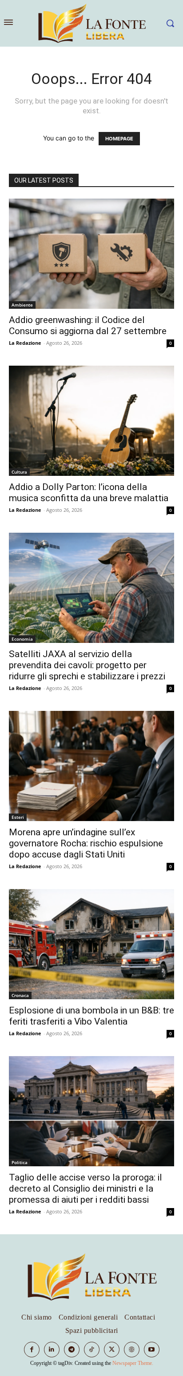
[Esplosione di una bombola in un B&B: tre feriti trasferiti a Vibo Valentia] (91, 944)
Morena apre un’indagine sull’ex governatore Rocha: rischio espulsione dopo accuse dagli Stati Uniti (86, 843)
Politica (20, 1162)
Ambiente (22, 305)
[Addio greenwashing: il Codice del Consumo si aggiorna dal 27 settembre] (91, 254)
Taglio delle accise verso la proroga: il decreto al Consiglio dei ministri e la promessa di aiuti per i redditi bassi (85, 1188)
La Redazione (25, 342)
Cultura (19, 472)
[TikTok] (91, 1349)
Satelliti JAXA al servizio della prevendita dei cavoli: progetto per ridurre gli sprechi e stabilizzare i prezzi (87, 665)
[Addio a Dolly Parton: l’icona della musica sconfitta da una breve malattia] (91, 421)
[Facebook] (32, 1349)
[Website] (131, 1349)
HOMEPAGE (119, 139)
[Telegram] (72, 1349)
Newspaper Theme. (132, 1363)
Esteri (18, 817)
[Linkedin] (52, 1349)
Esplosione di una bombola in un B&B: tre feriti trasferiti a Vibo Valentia (91, 1016)
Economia (22, 639)
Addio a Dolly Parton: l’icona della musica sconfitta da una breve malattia (88, 492)
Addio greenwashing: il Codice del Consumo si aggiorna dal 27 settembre (88, 325)
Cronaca (20, 995)
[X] (111, 1349)
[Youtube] (151, 1349)
